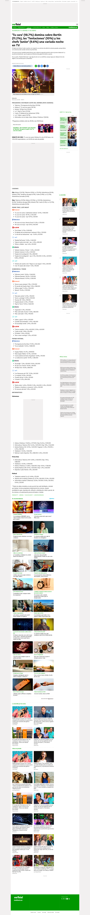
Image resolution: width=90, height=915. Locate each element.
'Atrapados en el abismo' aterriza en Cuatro (63, 141)
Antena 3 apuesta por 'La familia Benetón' (63, 126)
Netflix (47, 1)
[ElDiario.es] (73, 27)
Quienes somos (33, 912)
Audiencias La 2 (43, 1)
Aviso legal (44, 912)
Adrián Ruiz (36, 724)
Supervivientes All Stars (58, 1)
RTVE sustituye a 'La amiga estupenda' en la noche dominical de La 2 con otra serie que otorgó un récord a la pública (68, 361)
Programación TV (21, 27)
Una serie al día (73, 1)
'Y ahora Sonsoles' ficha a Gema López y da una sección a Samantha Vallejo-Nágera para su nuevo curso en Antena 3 (69, 287)
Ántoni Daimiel (64, 1)
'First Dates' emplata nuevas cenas (63, 134)
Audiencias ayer (37, 1)
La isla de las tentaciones (39, 495)
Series (43, 27)
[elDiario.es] (18, 900)
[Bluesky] (42, 66)
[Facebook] (39, 66)
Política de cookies (50, 912)
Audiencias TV (15, 495)
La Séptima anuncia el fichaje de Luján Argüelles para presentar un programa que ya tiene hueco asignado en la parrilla (69, 249)
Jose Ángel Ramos (16, 790)
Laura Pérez (14, 724)
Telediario (21, 1)
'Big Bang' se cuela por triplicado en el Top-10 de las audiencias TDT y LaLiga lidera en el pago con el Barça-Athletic (44, 869)
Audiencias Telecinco (51, 1)
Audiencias (29, 27)
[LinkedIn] (47, 66)
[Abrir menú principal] (77, 24)
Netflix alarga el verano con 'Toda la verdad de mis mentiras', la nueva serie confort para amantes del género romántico (22, 721)
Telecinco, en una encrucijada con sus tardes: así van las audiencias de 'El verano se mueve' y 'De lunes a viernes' (43, 742)
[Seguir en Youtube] (67, 898)
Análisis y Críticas (54, 27)
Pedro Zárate (36, 831)
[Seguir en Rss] (69, 898)
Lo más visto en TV (37, 27)
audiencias (21, 495)
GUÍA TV (65, 112)
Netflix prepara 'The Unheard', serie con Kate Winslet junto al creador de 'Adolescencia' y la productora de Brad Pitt (44, 765)
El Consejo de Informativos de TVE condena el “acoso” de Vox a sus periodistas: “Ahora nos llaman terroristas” (21, 742)
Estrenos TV (29, 1)
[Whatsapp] (36, 66)
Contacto (39, 912)
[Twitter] (44, 66)
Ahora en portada (16, 748)
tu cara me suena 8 (28, 495)
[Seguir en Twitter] (62, 898)
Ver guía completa (64, 148)
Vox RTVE (33, 1)
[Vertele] (18, 897)
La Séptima (68, 1)
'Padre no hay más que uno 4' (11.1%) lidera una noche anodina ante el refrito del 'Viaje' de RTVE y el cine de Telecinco (43, 849)
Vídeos (47, 27)
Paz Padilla (25, 1)
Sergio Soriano (15, 745)
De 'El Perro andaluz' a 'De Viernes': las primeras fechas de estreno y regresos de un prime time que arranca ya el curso (44, 828)
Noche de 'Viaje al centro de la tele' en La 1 (63, 119)
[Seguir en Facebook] (63, 898)
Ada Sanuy (36, 769)
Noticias (15, 27)
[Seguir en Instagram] (65, 898)
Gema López (77, 1)
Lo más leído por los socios (19, 703)
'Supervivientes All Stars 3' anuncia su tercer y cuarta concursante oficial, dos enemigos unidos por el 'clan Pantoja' (22, 849)
